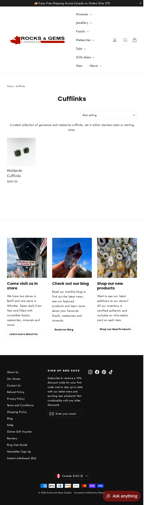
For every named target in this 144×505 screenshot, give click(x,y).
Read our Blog (64, 329)
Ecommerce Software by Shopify (89, 492)
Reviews (12, 438)
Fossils (81, 31)
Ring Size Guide (17, 445)
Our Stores (13, 379)
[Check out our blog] (72, 258)
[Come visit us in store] (27, 258)
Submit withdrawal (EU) (21, 458)
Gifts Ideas (84, 57)
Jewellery (82, 22)
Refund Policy (15, 392)
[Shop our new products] (117, 258)
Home (10, 86)
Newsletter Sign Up (19, 452)
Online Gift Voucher (19, 432)
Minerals (82, 14)
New (79, 65)
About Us (12, 372)
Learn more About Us (23, 334)
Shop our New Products (115, 329)
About (94, 65)
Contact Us (14, 385)
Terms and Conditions (20, 405)
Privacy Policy (16, 399)
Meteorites (83, 40)
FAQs (10, 425)
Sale (79, 48)
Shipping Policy (17, 412)
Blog (10, 418)
